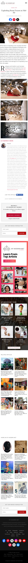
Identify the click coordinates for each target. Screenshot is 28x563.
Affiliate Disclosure (16, 556)
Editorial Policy (10, 554)
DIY (7, 532)
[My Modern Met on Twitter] (12, 540)
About (5, 554)
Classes (21, 532)
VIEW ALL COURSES (9, 261)
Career (11, 532)
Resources (16, 532)
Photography (15, 530)
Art (16, 7)
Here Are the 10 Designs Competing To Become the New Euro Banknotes (21, 496)
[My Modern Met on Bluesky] (18, 544)
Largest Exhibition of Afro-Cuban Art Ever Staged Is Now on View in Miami (21, 393)
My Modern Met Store (9, 302)
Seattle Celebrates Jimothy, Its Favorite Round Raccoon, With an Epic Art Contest (21, 412)
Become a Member (14, 215)
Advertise (9, 556)
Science (13, 534)
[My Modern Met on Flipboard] (20, 540)
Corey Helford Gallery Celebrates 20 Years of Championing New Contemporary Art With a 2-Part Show (7, 477)
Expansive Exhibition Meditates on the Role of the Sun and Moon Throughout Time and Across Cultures (20, 457)
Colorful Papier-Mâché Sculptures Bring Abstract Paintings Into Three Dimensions (7, 496)
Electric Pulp (20, 560)
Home (12, 7)
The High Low (13, 158)
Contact (5, 556)
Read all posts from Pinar (12, 189)
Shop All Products (14, 347)
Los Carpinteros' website (7, 141)
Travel (23, 534)
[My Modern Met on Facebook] (4, 540)
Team (15, 554)
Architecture (21, 530)
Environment (7, 534)
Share (20, 195)
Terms (13, 557)
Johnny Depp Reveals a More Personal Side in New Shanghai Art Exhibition (6, 412)
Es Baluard (15, 75)
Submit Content (19, 554)
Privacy (21, 556)
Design (9, 530)
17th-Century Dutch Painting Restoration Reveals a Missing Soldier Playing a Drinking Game (21, 374)
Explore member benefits (14, 218)
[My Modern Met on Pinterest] (8, 540)
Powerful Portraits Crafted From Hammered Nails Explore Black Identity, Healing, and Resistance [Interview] (7, 457)
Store (17, 535)
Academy (13, 535)
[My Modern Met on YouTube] (24, 540)
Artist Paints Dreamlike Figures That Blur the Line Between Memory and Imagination (6, 393)
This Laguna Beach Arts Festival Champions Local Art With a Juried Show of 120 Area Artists (21, 476)
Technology (18, 534)
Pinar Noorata (10, 16)
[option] (7, 280)
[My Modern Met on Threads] (14, 544)
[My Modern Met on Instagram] (16, 540)
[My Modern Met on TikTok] (10, 544)
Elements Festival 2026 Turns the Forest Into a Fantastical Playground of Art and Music (7, 373)
